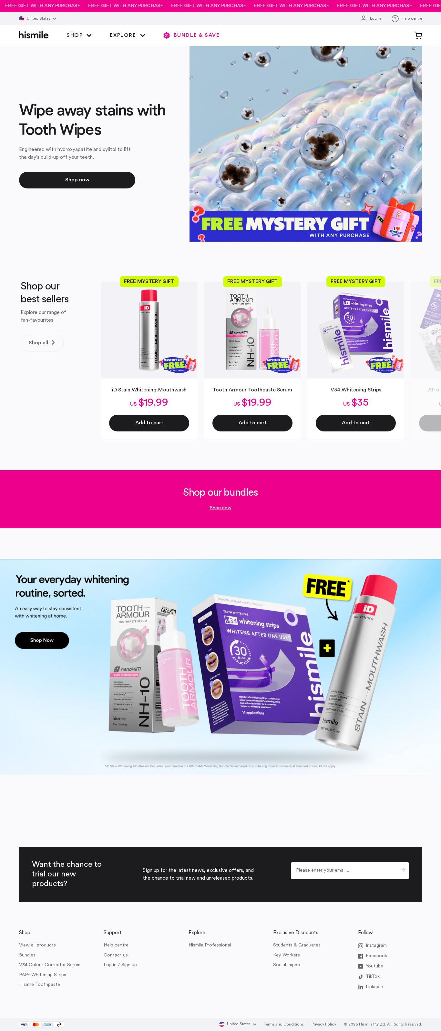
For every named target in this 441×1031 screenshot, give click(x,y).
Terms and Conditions (284, 1024)
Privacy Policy (324, 1024)
